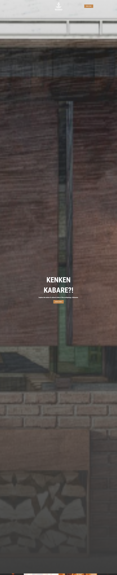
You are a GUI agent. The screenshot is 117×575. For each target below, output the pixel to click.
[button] (88, 6)
